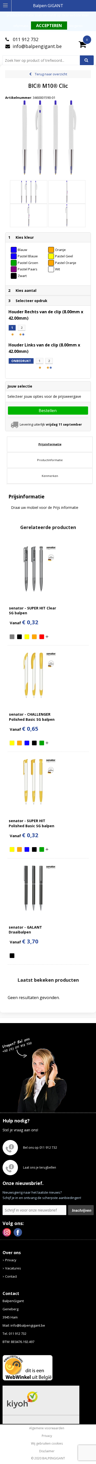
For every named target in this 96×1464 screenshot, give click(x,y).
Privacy (10, 1260)
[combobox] (43, 60)
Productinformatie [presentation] (50, 460)
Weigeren (76, 26)
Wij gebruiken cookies (47, 1443)
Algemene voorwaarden (46, 1428)
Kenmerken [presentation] (50, 476)
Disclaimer (47, 1451)
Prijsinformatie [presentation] (49, 444)
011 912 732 (25, 39)
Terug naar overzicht (51, 74)
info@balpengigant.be (37, 46)
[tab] (50, 444)
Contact (11, 1276)
